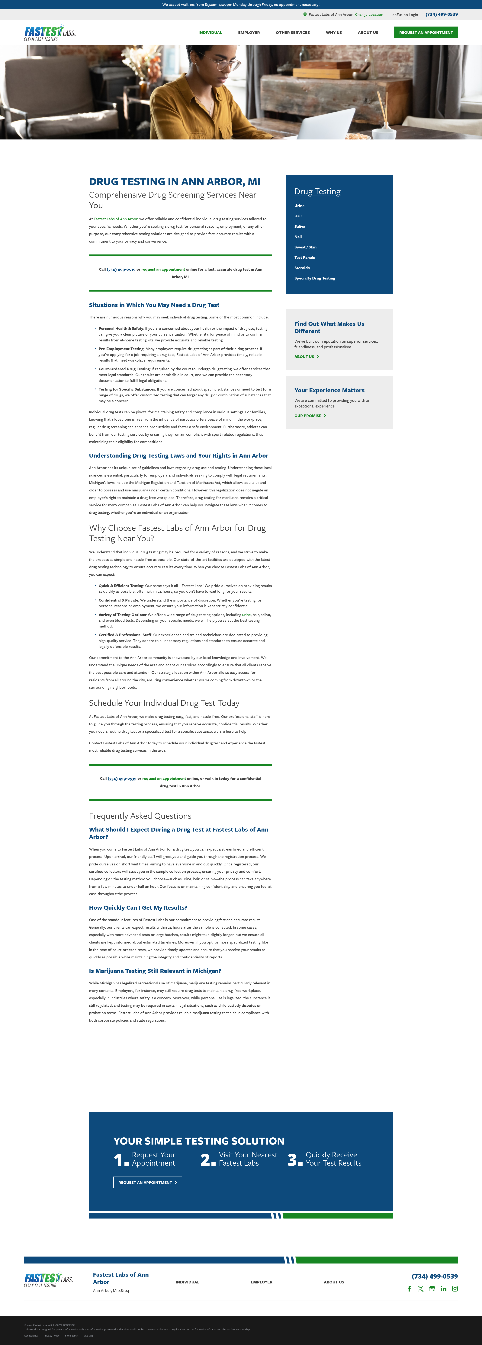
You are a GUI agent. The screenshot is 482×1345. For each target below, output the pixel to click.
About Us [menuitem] (368, 32)
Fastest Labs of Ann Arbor (115, 219)
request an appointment (163, 269)
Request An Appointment (426, 32)
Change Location (369, 14)
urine (246, 614)
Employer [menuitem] (249, 32)
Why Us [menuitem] (334, 32)
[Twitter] (421, 1289)
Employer (261, 1282)
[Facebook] (409, 1289)
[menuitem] (339, 205)
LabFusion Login (404, 14)
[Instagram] (455, 1289)
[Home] (50, 32)
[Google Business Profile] (432, 1289)
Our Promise (307, 415)
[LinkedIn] (444, 1289)
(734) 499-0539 (442, 14)
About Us (304, 356)
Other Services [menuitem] (293, 32)
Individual (187, 1282)
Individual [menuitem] (210, 32)
